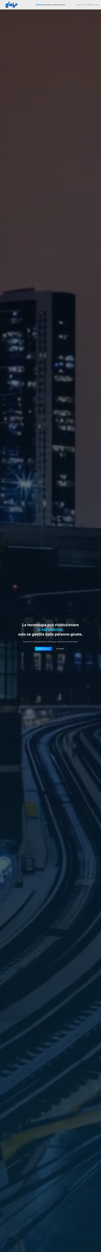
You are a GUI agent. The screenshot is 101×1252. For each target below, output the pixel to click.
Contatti (96, 4)
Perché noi (90, 4)
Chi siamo (79, 4)
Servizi (84, 4)
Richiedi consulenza (43, 649)
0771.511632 (60, 649)
